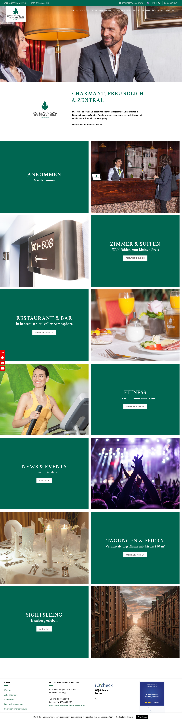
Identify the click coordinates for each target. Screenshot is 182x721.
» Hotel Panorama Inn (39, 3)
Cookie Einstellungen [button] (124, 717)
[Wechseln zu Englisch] (148, 2)
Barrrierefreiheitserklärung (15, 709)
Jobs (160, 10)
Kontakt (171, 10)
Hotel (82, 10)
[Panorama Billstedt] (23, 14)
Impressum (9, 699)
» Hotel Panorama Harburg (14, 3)
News (136, 10)
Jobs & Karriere (10, 695)
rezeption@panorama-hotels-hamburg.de (67, 705)
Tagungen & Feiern (100, 10)
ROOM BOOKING (170, 3)
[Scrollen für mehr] (91, 76)
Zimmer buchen (122, 10)
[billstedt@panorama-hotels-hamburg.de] (154, 3)
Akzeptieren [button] (142, 717)
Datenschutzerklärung (13, 704)
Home (74, 10)
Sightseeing (148, 10)
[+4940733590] (159, 3)
